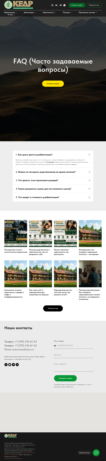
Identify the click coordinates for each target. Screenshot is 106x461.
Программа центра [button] (87, 12)
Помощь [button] (66, 12)
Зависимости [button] (48, 12)
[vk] (56, 5)
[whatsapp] (64, 5)
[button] (77, 5)
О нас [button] (10, 14)
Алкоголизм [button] (29, 12)
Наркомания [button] (9, 12)
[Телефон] (52, 5)
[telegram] (60, 5)
